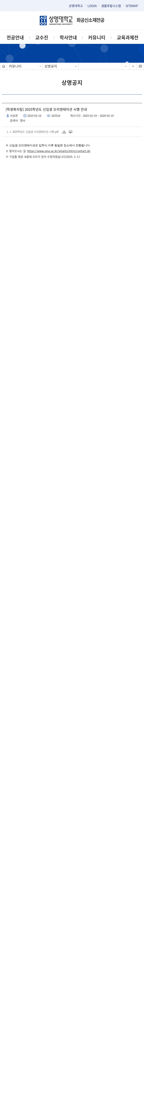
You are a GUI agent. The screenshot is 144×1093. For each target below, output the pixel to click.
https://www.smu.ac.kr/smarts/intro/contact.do (58, 151)
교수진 (41, 37)
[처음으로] (3, 66)
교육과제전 (127, 37)
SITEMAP (132, 5)
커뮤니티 (96, 37)
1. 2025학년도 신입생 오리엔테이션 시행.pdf (34, 132)
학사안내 (68, 37)
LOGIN (92, 5)
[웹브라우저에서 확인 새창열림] (71, 132)
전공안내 (15, 37)
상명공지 (50, 66)
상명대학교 (76, 5)
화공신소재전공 (90, 19)
